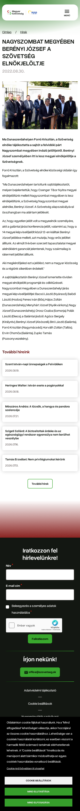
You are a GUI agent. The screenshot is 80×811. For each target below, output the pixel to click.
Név (8, 566)
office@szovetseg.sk (42, 672)
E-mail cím (13, 586)
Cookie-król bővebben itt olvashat (25, 768)
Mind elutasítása (38, 791)
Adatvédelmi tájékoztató (40, 690)
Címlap (7, 32)
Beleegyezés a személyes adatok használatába (34, 609)
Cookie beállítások (40, 704)
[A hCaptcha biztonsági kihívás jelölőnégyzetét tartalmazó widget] (34, 625)
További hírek (40, 484)
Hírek (23, 32)
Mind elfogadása (38, 802)
